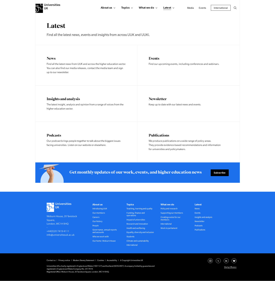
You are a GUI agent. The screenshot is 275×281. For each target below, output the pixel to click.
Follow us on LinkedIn (226, 260)
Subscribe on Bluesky (234, 260)
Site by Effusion (230, 267)
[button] (235, 8)
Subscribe (220, 172)
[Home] (47, 8)
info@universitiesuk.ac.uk (60, 234)
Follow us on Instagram (210, 260)
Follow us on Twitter (218, 260)
